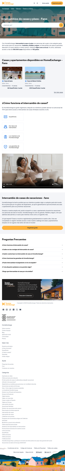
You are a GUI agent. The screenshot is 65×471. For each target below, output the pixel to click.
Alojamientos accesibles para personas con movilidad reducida (19, 384)
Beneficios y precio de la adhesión (11, 422)
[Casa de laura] (12, 78)
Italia (12, 8)
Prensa (4, 338)
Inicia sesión (45, 3)
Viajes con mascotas (7, 398)
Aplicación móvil (6, 334)
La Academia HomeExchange (10, 390)
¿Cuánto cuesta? (6, 352)
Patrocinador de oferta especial (10, 410)
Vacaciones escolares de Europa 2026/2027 (14, 442)
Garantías (4, 354)
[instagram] (6, 309)
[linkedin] (13, 309)
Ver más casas (58, 92)
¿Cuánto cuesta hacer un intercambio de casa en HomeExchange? (22, 254)
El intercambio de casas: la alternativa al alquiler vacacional (18, 380)
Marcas (18, 8)
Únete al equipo (6, 330)
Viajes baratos (6, 396)
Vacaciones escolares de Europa (11, 386)
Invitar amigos (6, 356)
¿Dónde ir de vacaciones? (9, 382)
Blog (3, 332)
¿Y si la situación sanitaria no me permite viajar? (17, 267)
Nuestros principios (7, 346)
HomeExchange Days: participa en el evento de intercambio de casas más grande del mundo (27, 440)
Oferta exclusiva (6, 434)
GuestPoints (5, 350)
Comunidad (5, 336)
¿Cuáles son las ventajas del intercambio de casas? (18, 249)
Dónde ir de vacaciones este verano (11, 408)
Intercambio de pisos (7, 404)
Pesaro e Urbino (28, 8)
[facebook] (3, 309)
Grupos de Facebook (7, 394)
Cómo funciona (6, 430)
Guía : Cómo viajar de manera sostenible (13, 388)
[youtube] (20, 309)
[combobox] (32, 25)
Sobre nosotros (6, 328)
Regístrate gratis (57, 3)
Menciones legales (18, 452)
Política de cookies (52, 448)
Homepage (5, 8)
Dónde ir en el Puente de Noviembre (11, 392)
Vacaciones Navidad (7, 406)
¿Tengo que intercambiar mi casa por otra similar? (17, 271)
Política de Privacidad (40, 448)
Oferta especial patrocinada (9, 424)
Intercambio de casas (8, 412)
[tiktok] (10, 309)
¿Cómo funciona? (6, 348)
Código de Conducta (26, 448)
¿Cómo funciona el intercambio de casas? (15, 245)
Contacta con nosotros (8, 368)
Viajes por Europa (7, 402)
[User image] (19, 77)
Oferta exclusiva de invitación (10, 378)
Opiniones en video (7, 376)
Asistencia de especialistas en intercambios (13, 426)
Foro (3, 366)
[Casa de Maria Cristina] (35, 78)
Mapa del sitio (29, 452)
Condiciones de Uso (13, 448)
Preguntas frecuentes (8, 364)
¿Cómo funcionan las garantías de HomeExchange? (18, 258)
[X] (17, 309)
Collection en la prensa (8, 416)
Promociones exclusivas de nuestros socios (13, 428)
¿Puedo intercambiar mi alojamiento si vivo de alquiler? (19, 262)
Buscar (61, 25)
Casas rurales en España (8, 400)
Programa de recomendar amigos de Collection (15, 418)
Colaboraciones (6, 438)
